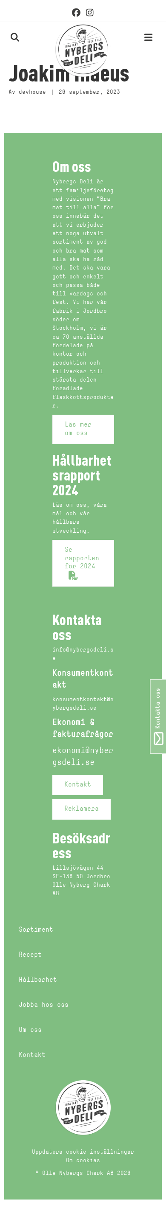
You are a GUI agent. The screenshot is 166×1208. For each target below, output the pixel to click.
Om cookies (83, 1160)
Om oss (30, 1030)
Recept (30, 955)
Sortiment (36, 930)
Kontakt (32, 1055)
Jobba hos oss (44, 1005)
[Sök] (5, 37)
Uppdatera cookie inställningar (83, 1152)
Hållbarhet (38, 980)
